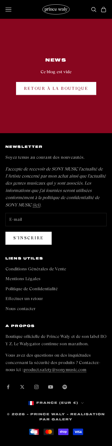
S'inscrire (28, 238)
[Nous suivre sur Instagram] (36, 387)
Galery (62, 419)
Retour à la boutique (56, 88)
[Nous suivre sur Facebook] (8, 387)
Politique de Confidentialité (31, 288)
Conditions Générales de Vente (35, 268)
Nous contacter (20, 308)
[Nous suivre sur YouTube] (50, 387)
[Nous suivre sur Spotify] (64, 387)
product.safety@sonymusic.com (55, 369)
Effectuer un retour (24, 298)
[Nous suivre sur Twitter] (22, 387)
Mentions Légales (23, 278)
